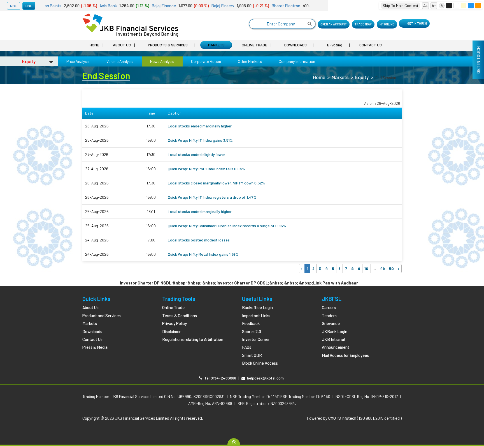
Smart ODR (252, 355)
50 (391, 268)
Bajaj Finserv (211, 5)
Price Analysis (78, 61)
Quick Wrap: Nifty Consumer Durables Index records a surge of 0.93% (227, 225)
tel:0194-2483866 (219, 378)
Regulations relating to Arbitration (192, 339)
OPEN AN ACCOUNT (333, 24)
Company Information (297, 61)
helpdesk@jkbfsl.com (264, 378)
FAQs (246, 347)
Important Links (256, 315)
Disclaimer (171, 331)
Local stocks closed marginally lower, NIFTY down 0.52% (216, 183)
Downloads (92, 331)
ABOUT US (122, 44)
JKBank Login (334, 331)
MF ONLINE (387, 24)
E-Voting (334, 44)
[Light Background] (456, 5)
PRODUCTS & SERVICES (168, 44)
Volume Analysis (119, 61)
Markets (340, 77)
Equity (362, 77)
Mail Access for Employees (345, 355)
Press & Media (95, 347)
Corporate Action (206, 61)
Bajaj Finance (152, 5)
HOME (94, 44)
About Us (90, 307)
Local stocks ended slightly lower (196, 154)
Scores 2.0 (251, 331)
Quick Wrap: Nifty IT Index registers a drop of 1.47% (212, 197)
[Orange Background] (478, 5)
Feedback (251, 323)
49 (382, 268)
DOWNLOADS (295, 44)
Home (319, 77)
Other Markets (250, 61)
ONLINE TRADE (254, 44)
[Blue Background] (471, 5)
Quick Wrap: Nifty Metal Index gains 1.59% (203, 254)
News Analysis (162, 61)
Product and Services (101, 315)
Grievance (331, 323)
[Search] (309, 24)
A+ (425, 5)
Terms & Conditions (179, 315)
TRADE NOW (363, 24)
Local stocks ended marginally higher (200, 126)
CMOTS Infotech (342, 418)
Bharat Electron (274, 5)
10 (366, 268)
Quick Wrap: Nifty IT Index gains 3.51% (200, 140)
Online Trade (173, 307)
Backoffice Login (257, 307)
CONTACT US (370, 44)
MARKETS (216, 44)
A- (434, 5)
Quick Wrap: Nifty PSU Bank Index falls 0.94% (206, 168)
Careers (329, 307)
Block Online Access (260, 363)
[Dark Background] (449, 5)
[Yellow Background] (463, 5)
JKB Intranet (334, 339)
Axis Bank (96, 5)
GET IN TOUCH (417, 23)
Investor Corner (256, 339)
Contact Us (92, 339)
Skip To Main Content (400, 5)
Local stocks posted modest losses (199, 240)
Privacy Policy (174, 323)
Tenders (329, 315)
